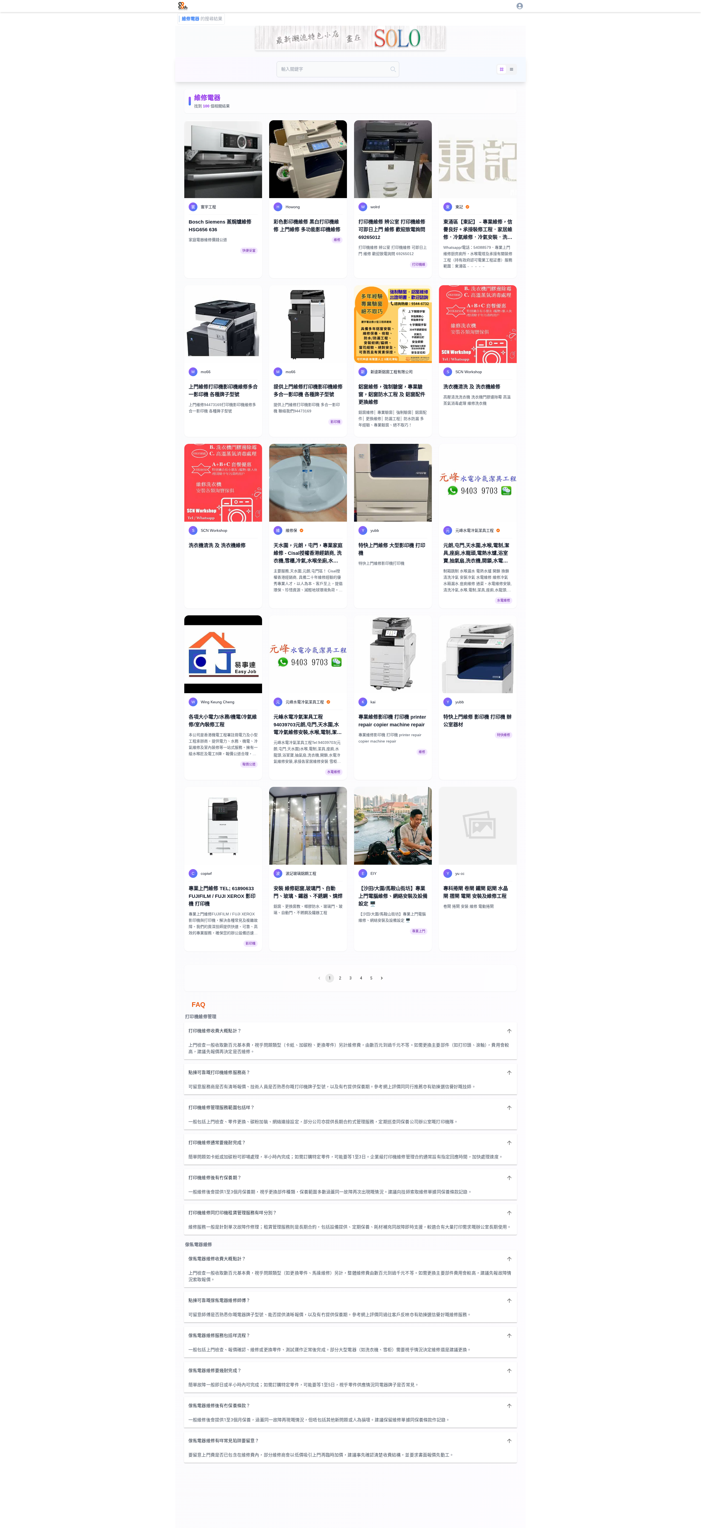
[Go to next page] (381, 978)
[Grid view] (501, 69)
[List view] (511, 69)
